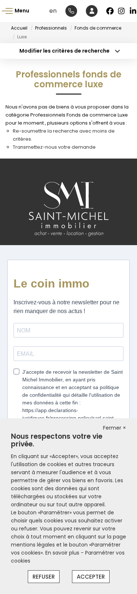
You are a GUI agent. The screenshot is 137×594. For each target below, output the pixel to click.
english (53, 11)
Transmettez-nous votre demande (54, 147)
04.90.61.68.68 (71, 11)
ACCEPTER (91, 576)
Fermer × (114, 427)
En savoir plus (63, 552)
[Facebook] (110, 11)
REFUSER (44, 576)
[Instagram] (121, 11)
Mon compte (92, 11)
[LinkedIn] (133, 11)
